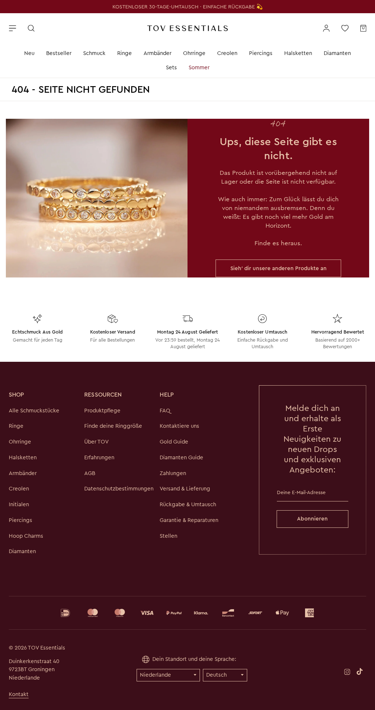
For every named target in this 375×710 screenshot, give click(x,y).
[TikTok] (359, 671)
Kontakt (19, 694)
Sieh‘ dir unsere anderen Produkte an (278, 268)
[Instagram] (347, 671)
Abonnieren (312, 519)
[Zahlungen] (187, 613)
